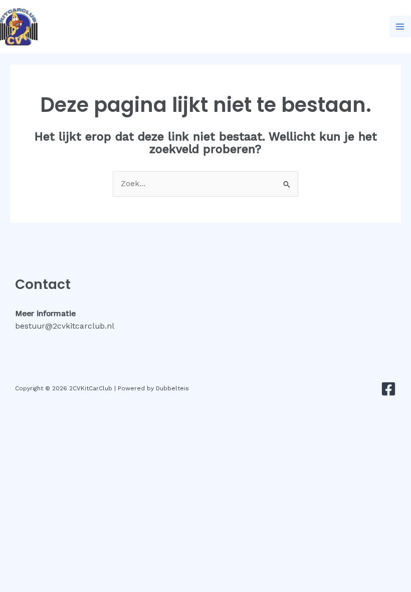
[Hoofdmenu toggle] (400, 26)
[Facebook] (388, 388)
